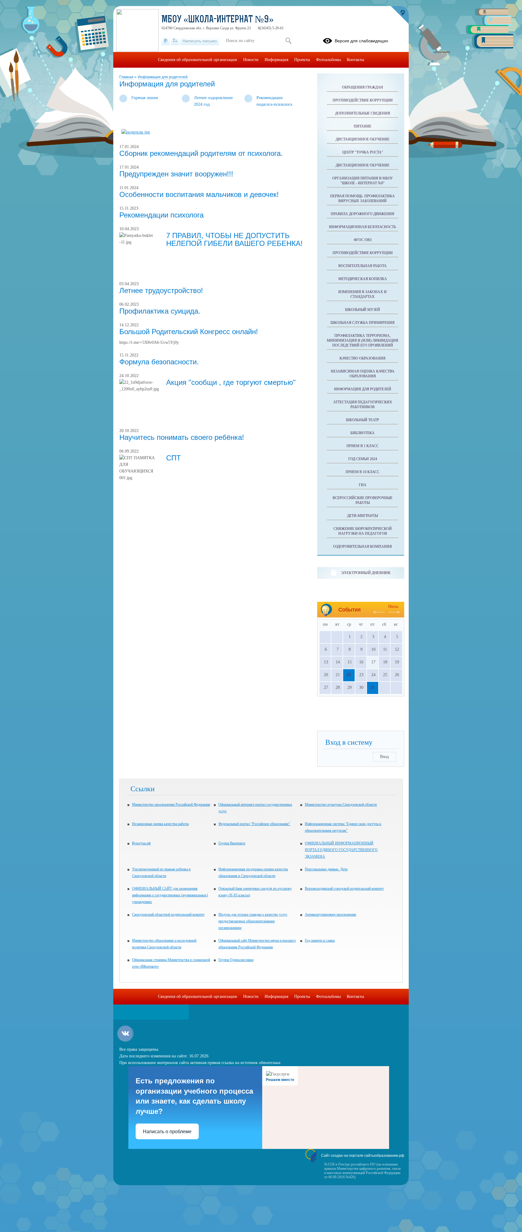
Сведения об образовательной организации (197, 59)
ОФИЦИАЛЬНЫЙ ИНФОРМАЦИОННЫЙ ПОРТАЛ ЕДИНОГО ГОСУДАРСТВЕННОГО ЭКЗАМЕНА (341, 850)
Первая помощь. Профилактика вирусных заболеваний (362, 198)
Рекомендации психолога (161, 215)
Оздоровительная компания (362, 546)
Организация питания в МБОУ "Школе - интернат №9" (362, 180)
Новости (251, 59)
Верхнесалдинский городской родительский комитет (344, 888)
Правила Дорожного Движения (362, 214)
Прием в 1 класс (362, 446)
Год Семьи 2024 (362, 459)
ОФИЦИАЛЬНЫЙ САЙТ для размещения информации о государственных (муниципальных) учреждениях (170, 895)
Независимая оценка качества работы (160, 824)
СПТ (173, 458)
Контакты (355, 59)
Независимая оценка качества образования (363, 373)
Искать (288, 40)
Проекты (302, 59)
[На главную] (166, 40)
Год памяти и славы (320, 940)
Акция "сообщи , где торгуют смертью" (231, 382)
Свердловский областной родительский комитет (168, 914)
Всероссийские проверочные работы (362, 500)
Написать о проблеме (167, 1131)
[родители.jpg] (135, 132)
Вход (384, 756)
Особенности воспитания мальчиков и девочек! (199, 194)
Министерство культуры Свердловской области (341, 804)
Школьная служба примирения (362, 323)
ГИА (362, 485)
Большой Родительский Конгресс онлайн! (188, 331)
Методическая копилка (362, 279)
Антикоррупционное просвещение (330, 914)
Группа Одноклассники (235, 960)
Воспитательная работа (362, 266)
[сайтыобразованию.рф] (400, 15)
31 (372, 687)
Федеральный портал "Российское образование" (254, 824)
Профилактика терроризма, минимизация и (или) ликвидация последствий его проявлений (362, 340)
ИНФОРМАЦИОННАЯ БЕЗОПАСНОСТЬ (362, 227)
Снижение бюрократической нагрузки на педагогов (363, 531)
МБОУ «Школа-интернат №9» (218, 20)
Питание (362, 126)
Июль (393, 606)
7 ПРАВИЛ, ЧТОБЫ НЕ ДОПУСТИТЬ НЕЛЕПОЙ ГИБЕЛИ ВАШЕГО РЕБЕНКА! (234, 239)
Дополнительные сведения (362, 113)
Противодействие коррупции (363, 100)
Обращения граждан (362, 87)
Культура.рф (141, 843)
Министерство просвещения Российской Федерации (171, 804)
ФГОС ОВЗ (363, 240)
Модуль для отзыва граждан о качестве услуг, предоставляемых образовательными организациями (253, 921)
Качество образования (362, 358)
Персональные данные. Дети (326, 869)
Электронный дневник (365, 572)
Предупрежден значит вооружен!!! (176, 174)
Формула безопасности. (159, 362)
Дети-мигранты (362, 516)
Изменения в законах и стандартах (362, 294)
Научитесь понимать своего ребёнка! (181, 437)
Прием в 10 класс (362, 472)
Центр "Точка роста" (362, 152)
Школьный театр (362, 420)
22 (348, 674)
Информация (276, 59)
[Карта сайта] (175, 40)
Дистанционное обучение (362, 139)
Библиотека (362, 433)
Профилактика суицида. (159, 311)
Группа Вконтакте (231, 843)
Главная (126, 77)
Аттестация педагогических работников (362, 404)
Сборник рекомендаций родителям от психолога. (201, 153)
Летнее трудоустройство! (161, 290)
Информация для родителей (163, 77)
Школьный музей (362, 310)
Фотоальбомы (328, 59)
